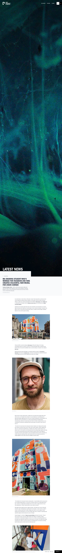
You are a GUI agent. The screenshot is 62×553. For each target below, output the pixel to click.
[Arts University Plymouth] (7, 3)
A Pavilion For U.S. (27, 352)
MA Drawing (38, 301)
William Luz (45, 301)
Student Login (47, 551)
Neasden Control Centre (32, 303)
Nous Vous (16, 349)
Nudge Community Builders (30, 515)
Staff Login (51, 551)
